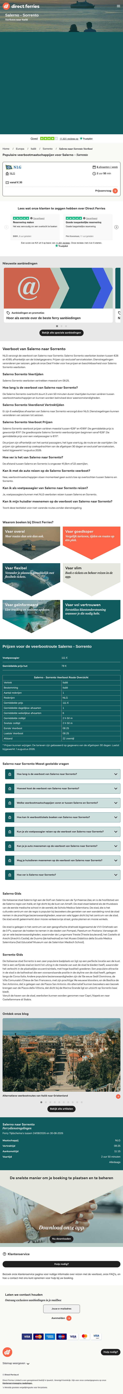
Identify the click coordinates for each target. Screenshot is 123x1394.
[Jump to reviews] (61, 138)
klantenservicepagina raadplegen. (18, 1383)
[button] (62, 774)
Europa (20, 149)
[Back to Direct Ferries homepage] (21, 6)
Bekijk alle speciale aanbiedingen (61, 332)
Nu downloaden (61, 1238)
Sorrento (48, 149)
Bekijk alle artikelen (61, 1109)
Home (6, 149)
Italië (33, 149)
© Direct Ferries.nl (11, 1375)
